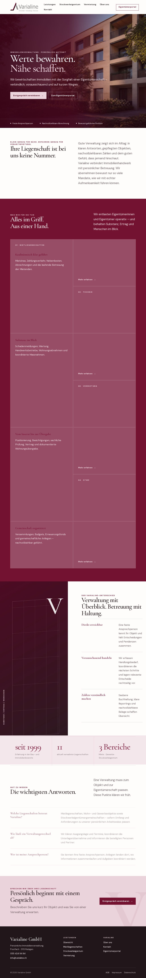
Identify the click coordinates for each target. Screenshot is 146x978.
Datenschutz (130, 972)
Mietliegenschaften (72, 946)
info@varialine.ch (18, 958)
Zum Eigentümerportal (62, 95)
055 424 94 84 (18, 953)
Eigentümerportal (111, 951)
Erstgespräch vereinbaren (28, 95)
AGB (107, 972)
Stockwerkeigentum (69, 4)
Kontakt (48, 9)
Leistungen (50, 4)
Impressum (117, 972)
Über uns (104, 4)
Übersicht (68, 942)
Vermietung (90, 4)
